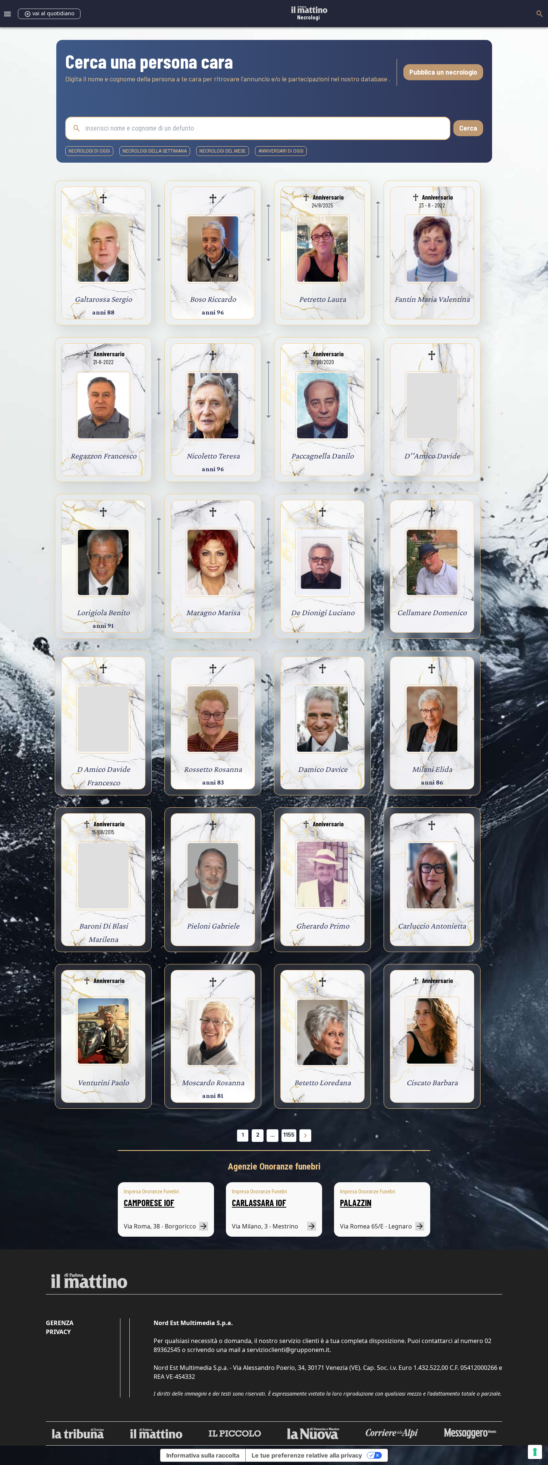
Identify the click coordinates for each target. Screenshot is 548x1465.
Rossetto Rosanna (213, 769)
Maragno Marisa (213, 612)
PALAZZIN (355, 1202)
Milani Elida (432, 769)
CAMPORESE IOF (149, 1202)
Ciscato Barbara (432, 1082)
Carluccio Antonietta (432, 925)
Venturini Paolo (103, 1082)
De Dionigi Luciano (323, 612)
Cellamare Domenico (432, 612)
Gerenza (59, 1323)
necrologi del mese (222, 151)
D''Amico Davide (432, 455)
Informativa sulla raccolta (202, 1455)
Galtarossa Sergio (103, 299)
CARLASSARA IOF (259, 1202)
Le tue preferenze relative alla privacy (307, 1455)
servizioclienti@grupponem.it (288, 1350)
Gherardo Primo (322, 925)
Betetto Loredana (322, 1082)
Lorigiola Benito (103, 612)
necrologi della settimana (155, 151)
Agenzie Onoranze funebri (274, 1166)
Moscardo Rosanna (213, 1082)
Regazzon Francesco (103, 455)
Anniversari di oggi (280, 151)
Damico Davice (322, 769)
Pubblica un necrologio (443, 72)
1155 (289, 1134)
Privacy (58, 1332)
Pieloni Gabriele (213, 925)
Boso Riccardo (213, 299)
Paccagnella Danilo (322, 455)
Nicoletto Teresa (213, 455)
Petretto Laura (322, 299)
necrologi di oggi (89, 151)
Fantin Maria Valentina (432, 299)
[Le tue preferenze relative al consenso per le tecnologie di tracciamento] (535, 1452)
